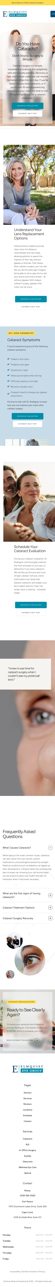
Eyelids (27, 1156)
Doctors (27, 1092)
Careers (27, 1121)
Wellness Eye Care (27, 1167)
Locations (27, 1109)
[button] (47, 1283)
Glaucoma (27, 1161)
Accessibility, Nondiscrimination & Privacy (27, 1271)
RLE (27, 1144)
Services (27, 1098)
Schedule (27, 1115)
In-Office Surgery (27, 1150)
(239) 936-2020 (27, 1195)
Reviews (27, 1104)
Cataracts (27, 1139)
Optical (27, 1173)
